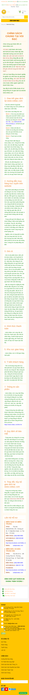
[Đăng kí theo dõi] (26, 681)
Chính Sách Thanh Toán (7, 670)
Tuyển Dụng (4, 647)
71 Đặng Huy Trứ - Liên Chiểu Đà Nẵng (11, 619)
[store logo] (4, 12)
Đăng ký (17, 6)
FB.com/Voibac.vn (11, 123)
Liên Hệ (3, 650)
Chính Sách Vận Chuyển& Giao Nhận (10, 667)
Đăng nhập (13, 6)
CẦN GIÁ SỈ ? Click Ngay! (10, 593)
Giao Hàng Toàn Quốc (10, 595)
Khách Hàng (4, 645)
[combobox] (14, 17)
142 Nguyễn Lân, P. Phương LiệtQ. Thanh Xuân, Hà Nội (12, 615)
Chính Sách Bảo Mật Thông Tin (9, 664)
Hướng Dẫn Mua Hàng (9, 589)
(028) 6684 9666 (18, 535)
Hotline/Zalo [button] (23, 693)
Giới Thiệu (3, 642)
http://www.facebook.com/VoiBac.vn (16, 543)
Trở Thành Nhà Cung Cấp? (7, 662)
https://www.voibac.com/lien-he (13, 424)
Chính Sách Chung (5, 673)
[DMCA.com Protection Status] (3, 633)
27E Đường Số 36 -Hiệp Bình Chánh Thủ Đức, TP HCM (13, 607)
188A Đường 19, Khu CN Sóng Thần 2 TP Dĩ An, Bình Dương (14, 611)
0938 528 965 (10, 1)
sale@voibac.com (18, 545)
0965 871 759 (4, 4)
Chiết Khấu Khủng (8, 591)
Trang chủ (3, 24)
